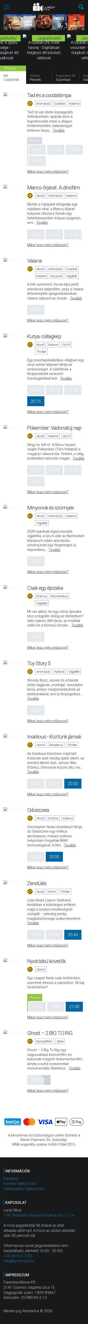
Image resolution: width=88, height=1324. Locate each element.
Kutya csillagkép (44, 336)
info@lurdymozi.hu (19, 1261)
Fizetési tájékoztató (20, 1183)
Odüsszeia (38, 810)
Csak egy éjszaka (45, 588)
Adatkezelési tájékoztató (24, 1188)
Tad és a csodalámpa (49, 95)
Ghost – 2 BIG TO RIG (50, 1033)
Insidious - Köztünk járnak (54, 737)
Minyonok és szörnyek (50, 508)
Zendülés (36, 883)
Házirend (11, 1178)
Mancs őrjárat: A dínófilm (53, 188)
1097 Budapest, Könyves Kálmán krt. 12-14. (39, 1215)
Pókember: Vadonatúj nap (54, 428)
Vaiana (34, 261)
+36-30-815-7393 (18, 1256)
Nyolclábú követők (46, 961)
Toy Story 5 (38, 663)
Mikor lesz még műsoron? (47, 171)
